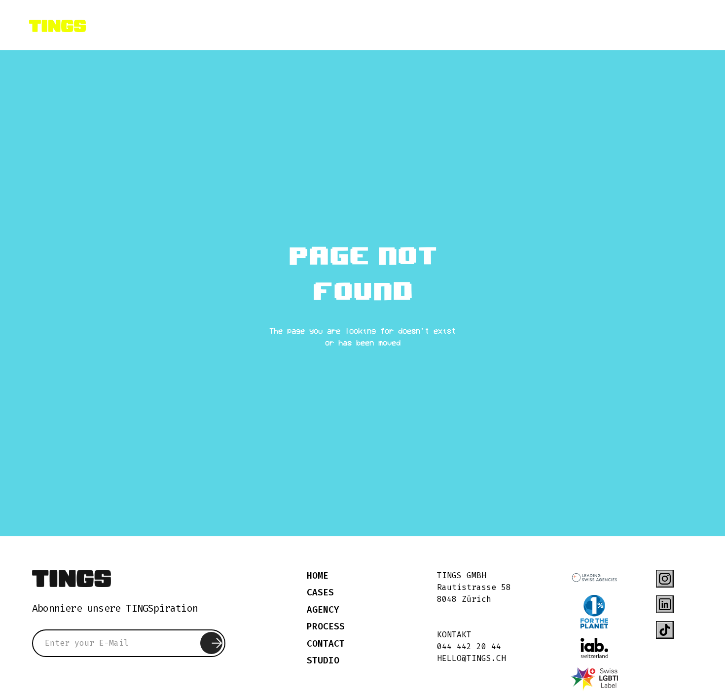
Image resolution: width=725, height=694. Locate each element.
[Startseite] (71, 578)
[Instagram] (664, 578)
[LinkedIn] (664, 604)
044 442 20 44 (469, 646)
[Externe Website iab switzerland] (594, 648)
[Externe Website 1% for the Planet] (594, 611)
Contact (326, 644)
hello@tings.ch (471, 658)
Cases (320, 592)
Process (326, 626)
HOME (317, 576)
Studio (323, 660)
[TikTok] (664, 630)
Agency (323, 610)
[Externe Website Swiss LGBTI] (594, 679)
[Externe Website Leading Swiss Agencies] (594, 578)
